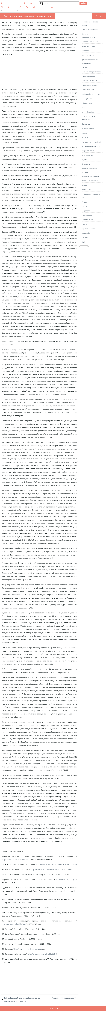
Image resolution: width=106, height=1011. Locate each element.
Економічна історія (89, 81)
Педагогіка (86, 164)
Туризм (84, 224)
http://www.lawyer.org (65, 879)
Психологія (86, 190)
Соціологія (86, 211)
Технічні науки (87, 220)
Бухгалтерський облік (90, 42)
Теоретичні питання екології (63, 998)
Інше (83, 107)
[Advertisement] (39, 71)
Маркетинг (86, 133)
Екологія (85, 67)
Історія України (88, 112)
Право (84, 185)
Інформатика (87, 103)
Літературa (86, 124)
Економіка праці (88, 76)
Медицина (86, 137)
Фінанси (85, 237)
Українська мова (88, 228)
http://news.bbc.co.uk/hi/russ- (14, 859)
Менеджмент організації (91, 142)
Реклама (85, 202)
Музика (84, 160)
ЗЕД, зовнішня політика (91, 94)
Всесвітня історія (88, 46)
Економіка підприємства (91, 72)
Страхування (87, 215)
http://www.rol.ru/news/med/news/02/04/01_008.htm (56, 864)
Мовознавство (87, 155)
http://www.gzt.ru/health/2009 (14, 924)
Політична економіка (90, 181)
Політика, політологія (90, 176)
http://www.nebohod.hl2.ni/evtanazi (28, 949)
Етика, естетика (88, 89)
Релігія (84, 206)
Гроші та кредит (88, 55)
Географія (86, 51)
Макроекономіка (88, 128)
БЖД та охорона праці (90, 29)
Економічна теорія (89, 85)
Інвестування (87, 98)
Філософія (86, 233)
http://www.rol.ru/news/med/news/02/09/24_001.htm (51, 869)
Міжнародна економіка (91, 146)
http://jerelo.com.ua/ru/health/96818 (42, 954)
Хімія (84, 242)
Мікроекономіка (88, 151)
